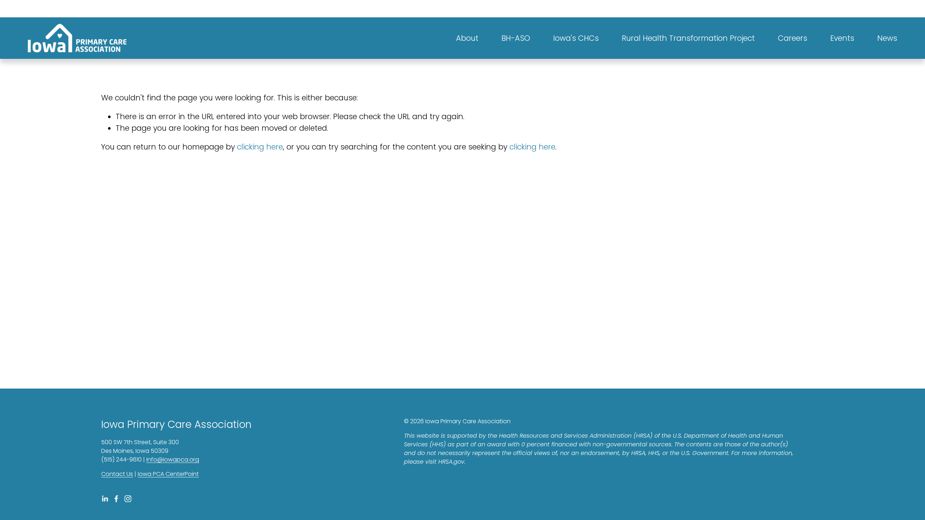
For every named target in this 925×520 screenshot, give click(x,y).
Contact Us (117, 474)
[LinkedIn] (104, 498)
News (887, 38)
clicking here (260, 147)
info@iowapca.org (172, 459)
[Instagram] (128, 498)
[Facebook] (116, 498)
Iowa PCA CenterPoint (168, 474)
